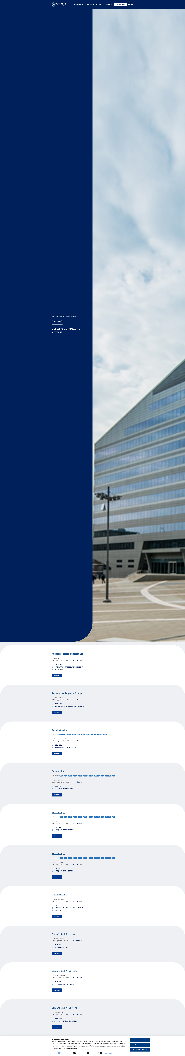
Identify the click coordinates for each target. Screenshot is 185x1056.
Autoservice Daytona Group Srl (68, 693)
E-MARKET (109, 4)
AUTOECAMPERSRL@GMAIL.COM (65, 1021)
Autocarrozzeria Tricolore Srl (67, 653)
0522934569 (58, 704)
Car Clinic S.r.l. (59, 894)
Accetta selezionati (140, 1044)
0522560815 (58, 982)
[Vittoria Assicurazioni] (59, 4)
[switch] (74, 1053)
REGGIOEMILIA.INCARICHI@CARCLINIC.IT (68, 908)
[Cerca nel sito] (129, 4)
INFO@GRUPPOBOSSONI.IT (63, 789)
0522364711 (58, 827)
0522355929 (58, 745)
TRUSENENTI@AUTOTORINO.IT (65, 748)
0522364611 (58, 786)
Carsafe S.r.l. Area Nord (64, 934)
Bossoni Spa (58, 771)
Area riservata (120, 4)
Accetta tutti (140, 1040)
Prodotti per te (78, 4)
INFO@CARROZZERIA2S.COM (64, 984)
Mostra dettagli (108, 1053)
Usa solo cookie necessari (140, 1049)
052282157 (58, 905)
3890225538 (58, 1018)
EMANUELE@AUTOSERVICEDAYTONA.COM (69, 706)
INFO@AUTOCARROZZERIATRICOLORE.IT (68, 667)
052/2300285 (58, 664)
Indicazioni (78, 660)
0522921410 (58, 945)
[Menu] (132, 4)
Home (53, 316)
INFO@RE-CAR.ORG (61, 947)
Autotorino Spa (60, 730)
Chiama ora (56, 675)
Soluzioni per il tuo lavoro (94, 4)
